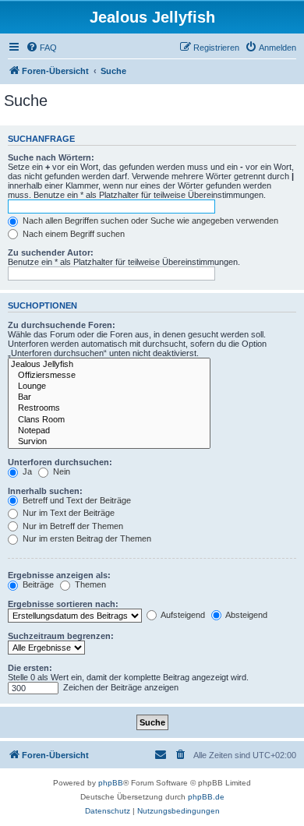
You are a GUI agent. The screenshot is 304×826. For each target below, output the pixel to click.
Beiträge (37, 584)
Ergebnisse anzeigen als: (59, 575)
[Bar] (109, 397)
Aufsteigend (182, 615)
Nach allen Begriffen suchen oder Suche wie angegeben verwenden (149, 220)
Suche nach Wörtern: (51, 157)
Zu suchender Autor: (51, 252)
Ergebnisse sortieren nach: (63, 604)
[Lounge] (109, 386)
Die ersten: (30, 667)
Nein (60, 471)
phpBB (110, 782)
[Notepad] (109, 430)
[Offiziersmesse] (109, 375)
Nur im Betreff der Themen (71, 526)
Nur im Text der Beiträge (67, 512)
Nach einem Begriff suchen (72, 233)
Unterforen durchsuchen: (60, 462)
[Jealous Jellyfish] (109, 364)
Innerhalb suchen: (45, 491)
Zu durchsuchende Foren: (61, 325)
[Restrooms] (109, 408)
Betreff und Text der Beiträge (75, 500)
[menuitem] (41, 47)
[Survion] (109, 441)
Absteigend (245, 615)
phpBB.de (206, 796)
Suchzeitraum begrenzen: (61, 636)
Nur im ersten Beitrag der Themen (85, 538)
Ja (26, 471)
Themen (89, 584)
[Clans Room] (109, 420)
